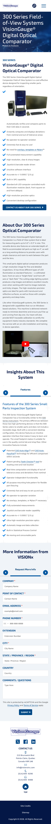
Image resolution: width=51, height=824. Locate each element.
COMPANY (9, 580)
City (6, 643)
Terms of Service (31, 705)
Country (8, 667)
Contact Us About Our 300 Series (23, 207)
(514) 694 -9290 (25, 774)
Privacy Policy (13, 705)
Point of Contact (14, 593)
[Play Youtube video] (25, 344)
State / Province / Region (19, 655)
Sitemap (25, 812)
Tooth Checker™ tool (30, 462)
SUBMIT (24, 712)
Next (45, 393)
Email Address (12, 605)
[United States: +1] (6, 624)
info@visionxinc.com (25, 767)
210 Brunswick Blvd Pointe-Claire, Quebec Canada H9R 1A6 (25, 758)
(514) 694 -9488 (25, 780)
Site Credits (26, 806)
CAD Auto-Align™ (23, 450)
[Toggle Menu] (43, 6)
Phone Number (12, 618)
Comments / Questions (17, 680)
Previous (6, 393)
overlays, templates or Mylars (30, 150)
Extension (9, 630)
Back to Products (11, 46)
